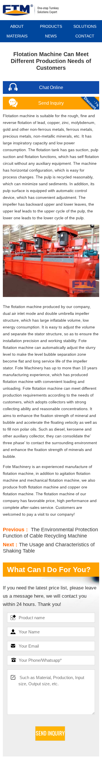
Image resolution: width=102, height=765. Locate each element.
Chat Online (51, 87)
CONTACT (84, 36)
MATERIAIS (17, 36)
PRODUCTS (51, 26)
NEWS (51, 36)
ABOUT (17, 26)
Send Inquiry (51, 103)
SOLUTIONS (84, 26)
